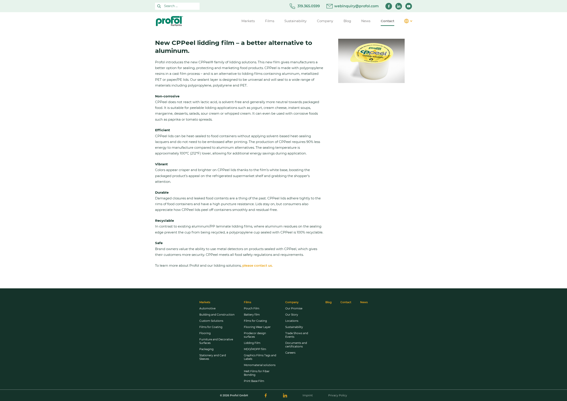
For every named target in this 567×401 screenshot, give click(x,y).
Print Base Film (254, 381)
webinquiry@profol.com (356, 6)
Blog (328, 302)
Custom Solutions (211, 320)
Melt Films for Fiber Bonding (257, 373)
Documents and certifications (296, 344)
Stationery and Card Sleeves (212, 357)
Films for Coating (210, 327)
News (364, 302)
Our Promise (293, 308)
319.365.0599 (308, 6)
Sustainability (294, 327)
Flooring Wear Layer (257, 327)
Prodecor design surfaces (255, 335)
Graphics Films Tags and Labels (260, 357)
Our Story (291, 314)
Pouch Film (251, 308)
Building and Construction (217, 314)
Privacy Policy (337, 395)
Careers (290, 352)
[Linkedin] (398, 6)
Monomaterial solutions (260, 365)
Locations (291, 320)
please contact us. (257, 265)
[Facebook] (388, 6)
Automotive (207, 308)
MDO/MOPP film (255, 349)
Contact (345, 302)
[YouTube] (408, 6)
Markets (204, 302)
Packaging (206, 349)
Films (247, 302)
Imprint (308, 395)
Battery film (252, 314)
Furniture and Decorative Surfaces (216, 341)
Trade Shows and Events (296, 335)
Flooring (205, 333)
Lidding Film (252, 343)
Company (292, 302)
